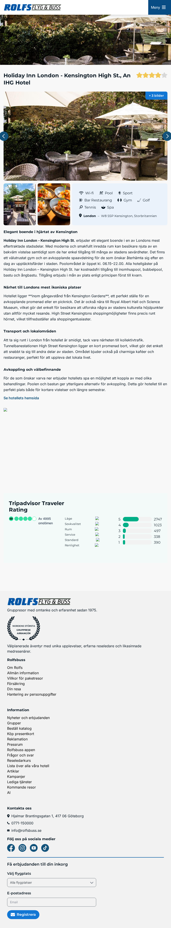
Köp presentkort (20, 733)
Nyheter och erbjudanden (28, 717)
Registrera (26, 914)
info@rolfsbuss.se (26, 830)
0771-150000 (22, 823)
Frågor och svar (20, 755)
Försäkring (16, 683)
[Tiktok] (45, 848)
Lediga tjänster (19, 782)
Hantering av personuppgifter (31, 694)
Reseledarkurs (19, 760)
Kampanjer (16, 776)
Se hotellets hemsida (21, 398)
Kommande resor (21, 787)
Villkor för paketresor (25, 678)
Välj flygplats (19, 873)
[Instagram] (22, 848)
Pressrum (15, 744)
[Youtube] (34, 848)
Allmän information (23, 673)
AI (8, 792)
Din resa (14, 689)
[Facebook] (11, 848)
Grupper (14, 723)
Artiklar (13, 771)
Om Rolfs (14, 667)
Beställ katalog (19, 728)
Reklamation (17, 739)
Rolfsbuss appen (21, 750)
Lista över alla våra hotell (28, 766)
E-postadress (19, 893)
